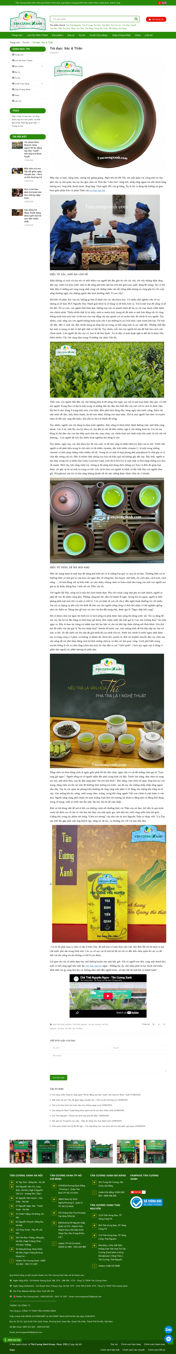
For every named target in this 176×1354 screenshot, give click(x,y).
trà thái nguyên (97, 190)
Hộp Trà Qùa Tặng (66, 28)
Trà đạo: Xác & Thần (66, 48)
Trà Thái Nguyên (73, 25)
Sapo (12, 1350)
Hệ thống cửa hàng (117, 28)
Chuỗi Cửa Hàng (98, 35)
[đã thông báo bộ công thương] (146, 1201)
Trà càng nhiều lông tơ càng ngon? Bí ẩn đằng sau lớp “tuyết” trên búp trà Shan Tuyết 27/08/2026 (96, 1095)
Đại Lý (71, 35)
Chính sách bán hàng (131, 1344)
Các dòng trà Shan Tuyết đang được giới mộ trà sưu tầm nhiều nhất (32, 216)
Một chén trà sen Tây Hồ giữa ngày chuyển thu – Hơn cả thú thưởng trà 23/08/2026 (90, 1100)
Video (138, 35)
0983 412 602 (29, 1327)
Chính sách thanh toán (154, 1344)
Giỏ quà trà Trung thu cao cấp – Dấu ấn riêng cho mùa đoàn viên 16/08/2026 (87, 1121)
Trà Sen (97, 25)
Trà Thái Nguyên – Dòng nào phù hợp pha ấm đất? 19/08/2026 (80, 1116)
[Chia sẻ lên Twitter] (159, 1024)
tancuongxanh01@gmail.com (29, 1332)
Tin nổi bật (20, 136)
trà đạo (61, 1028)
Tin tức (81, 35)
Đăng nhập (147, 8)
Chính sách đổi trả (156, 1350)
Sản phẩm (57, 35)
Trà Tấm (80, 28)
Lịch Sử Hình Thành (37, 35)
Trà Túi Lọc (116, 25)
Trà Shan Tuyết (129, 25)
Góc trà (114, 1344)
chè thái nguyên (94, 965)
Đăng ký (162, 8)
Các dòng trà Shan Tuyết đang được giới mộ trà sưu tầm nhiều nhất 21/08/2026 (88, 1110)
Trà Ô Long (87, 25)
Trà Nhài (106, 25)
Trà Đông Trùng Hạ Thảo (96, 28)
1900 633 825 (43, 1327)
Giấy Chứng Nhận (121, 35)
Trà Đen (53, 28)
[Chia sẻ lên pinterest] (164, 1024)
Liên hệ (148, 35)
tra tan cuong (94, 1024)
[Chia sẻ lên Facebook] (154, 1024)
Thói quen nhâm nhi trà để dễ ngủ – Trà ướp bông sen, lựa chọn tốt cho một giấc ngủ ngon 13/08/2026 (98, 1126)
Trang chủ (17, 35)
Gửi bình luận (58, 1078)
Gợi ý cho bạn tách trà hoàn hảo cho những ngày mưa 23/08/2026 (82, 1105)
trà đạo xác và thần (74, 1028)
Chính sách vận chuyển (134, 1350)
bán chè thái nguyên (62, 1024)
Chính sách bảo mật (110, 1350)
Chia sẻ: (146, 1024)
